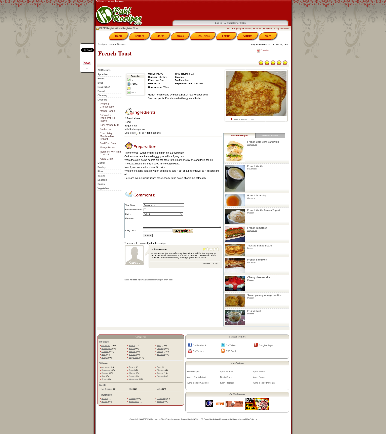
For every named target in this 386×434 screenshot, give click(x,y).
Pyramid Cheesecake (107, 105)
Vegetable (103, 188)
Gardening (162, 398)
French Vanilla (255, 166)
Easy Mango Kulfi (109, 125)
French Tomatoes (257, 228)
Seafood (102, 180)
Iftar (131, 389)
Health (105, 401)
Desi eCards (226, 377)
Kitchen (160, 401)
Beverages (104, 87)
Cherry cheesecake (258, 277)
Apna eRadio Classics (198, 383)
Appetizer (103, 74)
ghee (133, 132)
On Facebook (199, 345)
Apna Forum (259, 377)
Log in (218, 23)
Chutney (102, 95)
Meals (180, 35)
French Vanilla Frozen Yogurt (263, 210)
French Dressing (256, 195)
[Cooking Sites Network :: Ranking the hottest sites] (234, 405)
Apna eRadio (226, 371)
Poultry (102, 167)
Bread (101, 91)
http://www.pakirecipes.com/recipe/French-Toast (155, 280)
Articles (247, 35)
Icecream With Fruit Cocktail (110, 153)
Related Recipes (239, 135)
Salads (101, 175)
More (268, 35)
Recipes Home (106, 44)
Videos (160, 35)
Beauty (105, 398)
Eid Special (107, 389)
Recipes (139, 35)
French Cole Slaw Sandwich (263, 142)
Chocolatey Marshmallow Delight (107, 136)
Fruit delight (254, 311)
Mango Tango (107, 111)
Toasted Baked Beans (259, 245)
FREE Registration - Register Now (118, 28)
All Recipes (104, 70)
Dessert (121, 44)
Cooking (133, 398)
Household (134, 401)
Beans (101, 78)
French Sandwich (257, 259)
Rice (100, 171)
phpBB (193, 419)
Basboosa (105, 129)
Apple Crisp (106, 158)
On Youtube (198, 351)
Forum (226, 35)
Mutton (101, 163)
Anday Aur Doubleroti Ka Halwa (107, 118)
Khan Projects (227, 383)
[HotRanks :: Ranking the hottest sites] (257, 408)
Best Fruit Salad (108, 143)
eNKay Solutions (250, 419)
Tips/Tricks (202, 35)
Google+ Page (266, 345)
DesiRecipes (193, 371)
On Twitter (231, 345)
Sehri (159, 389)
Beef (100, 82)
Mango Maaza (108, 147)
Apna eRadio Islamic (197, 377)
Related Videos (270, 135)
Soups (101, 184)
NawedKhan (237, 419)
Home (118, 35)
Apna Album (259, 371)
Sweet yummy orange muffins (264, 295)
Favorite (265, 50)
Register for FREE (236, 23)
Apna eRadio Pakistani (264, 383)
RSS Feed (231, 351)
